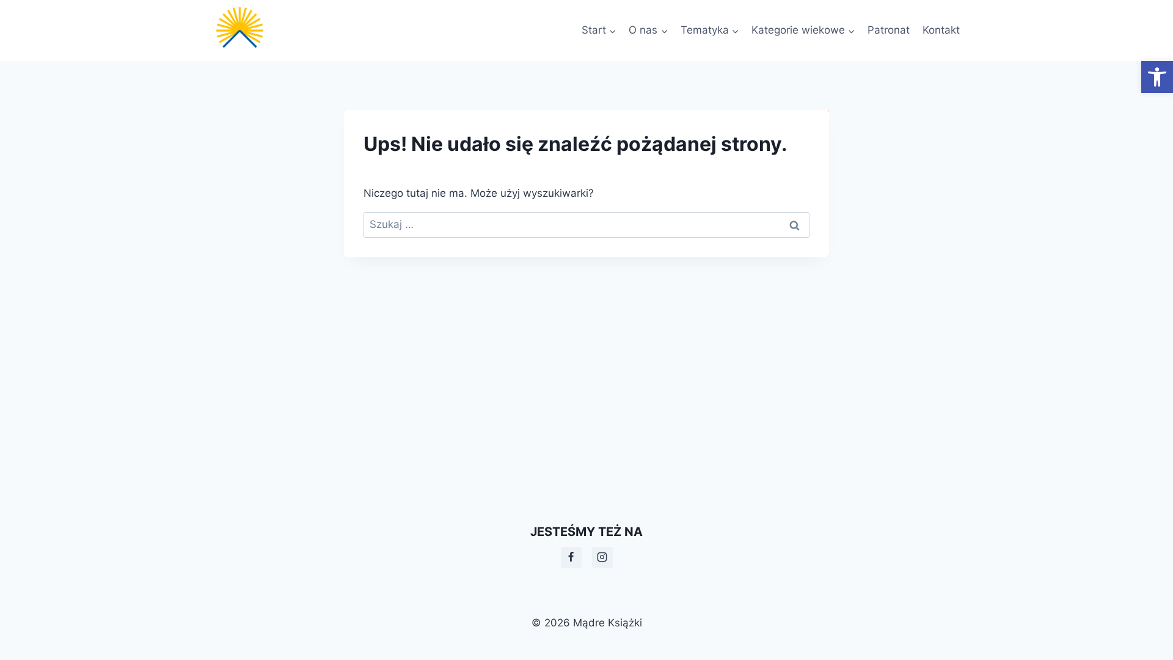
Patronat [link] (889, 30)
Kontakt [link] (941, 30)
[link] (1157, 77)
